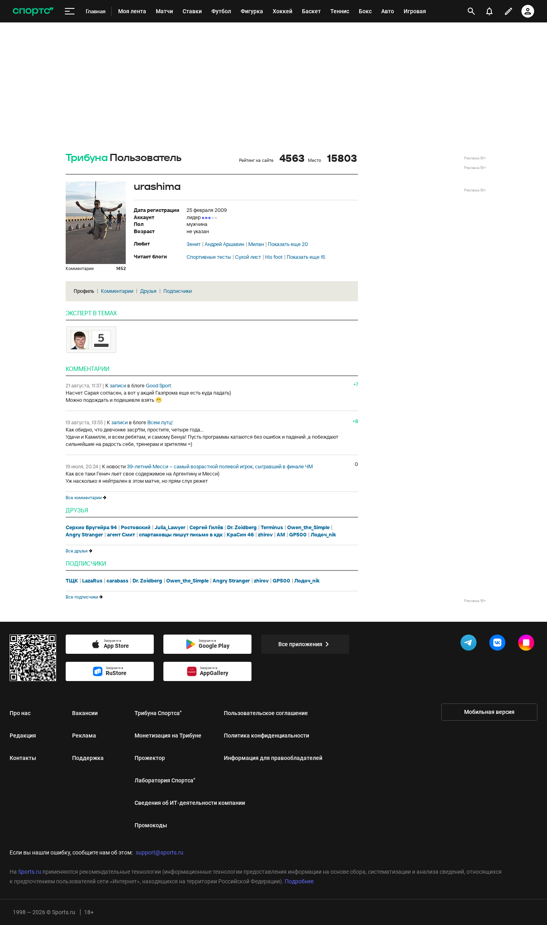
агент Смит (121, 534)
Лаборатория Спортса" (165, 780)
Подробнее (299, 881)
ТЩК (72, 580)
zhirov (265, 534)
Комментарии (117, 291)
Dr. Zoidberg (242, 527)
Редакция (23, 735)
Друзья (148, 291)
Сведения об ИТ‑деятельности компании (190, 803)
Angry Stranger (84, 534)
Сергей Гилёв (206, 527)
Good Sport (158, 385)
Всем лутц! (160, 422)
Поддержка (88, 758)
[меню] (69, 11)
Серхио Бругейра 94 (91, 527)
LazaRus (92, 580)
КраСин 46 (240, 534)
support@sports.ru (159, 852)
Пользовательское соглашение (266, 713)
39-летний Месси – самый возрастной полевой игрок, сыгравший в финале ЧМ (220, 466)
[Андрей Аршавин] (91, 339)
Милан (256, 244)
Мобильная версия (489, 712)
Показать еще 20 (288, 244)
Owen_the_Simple (308, 527)
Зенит (194, 244)
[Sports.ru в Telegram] (470, 644)
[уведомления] (489, 11)
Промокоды (151, 825)
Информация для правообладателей (273, 758)
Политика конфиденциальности (266, 735)
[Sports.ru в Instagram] (527, 644)
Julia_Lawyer (170, 527)
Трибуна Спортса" (158, 713)
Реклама (84, 735)
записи (118, 385)
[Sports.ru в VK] (499, 644)
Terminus (272, 527)
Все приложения (300, 644)
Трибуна (87, 158)
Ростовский (136, 527)
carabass (118, 580)
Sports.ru (29, 872)
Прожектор (150, 758)
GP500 (298, 534)
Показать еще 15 (306, 257)
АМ (281, 534)
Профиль (84, 291)
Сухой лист (248, 257)
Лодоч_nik (323, 534)
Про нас (20, 713)
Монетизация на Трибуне (168, 735)
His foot (274, 257)
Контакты (23, 758)
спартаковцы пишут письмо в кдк (181, 534)
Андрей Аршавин (224, 244)
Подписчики (177, 291)
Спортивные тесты (209, 257)
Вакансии (85, 713)
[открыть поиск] (471, 11)
